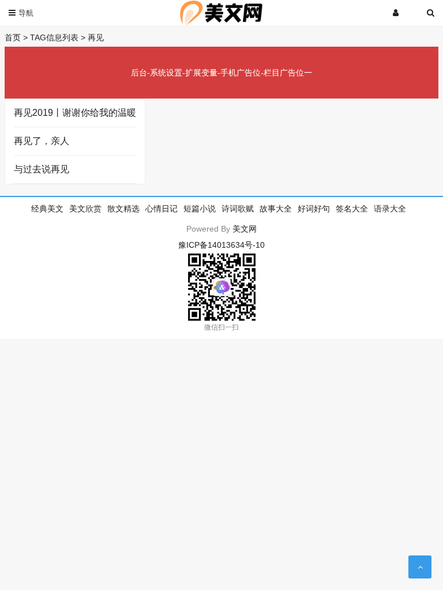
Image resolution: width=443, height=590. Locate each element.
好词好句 (314, 208)
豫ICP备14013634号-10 (221, 244)
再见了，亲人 (41, 141)
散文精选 (123, 208)
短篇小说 (199, 208)
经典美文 (47, 208)
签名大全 (352, 208)
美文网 (244, 228)
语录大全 (390, 208)
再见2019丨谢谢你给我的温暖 (75, 113)
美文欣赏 (85, 208)
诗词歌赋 (238, 208)
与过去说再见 (41, 169)
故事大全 (276, 208)
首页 (13, 37)
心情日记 (161, 208)
